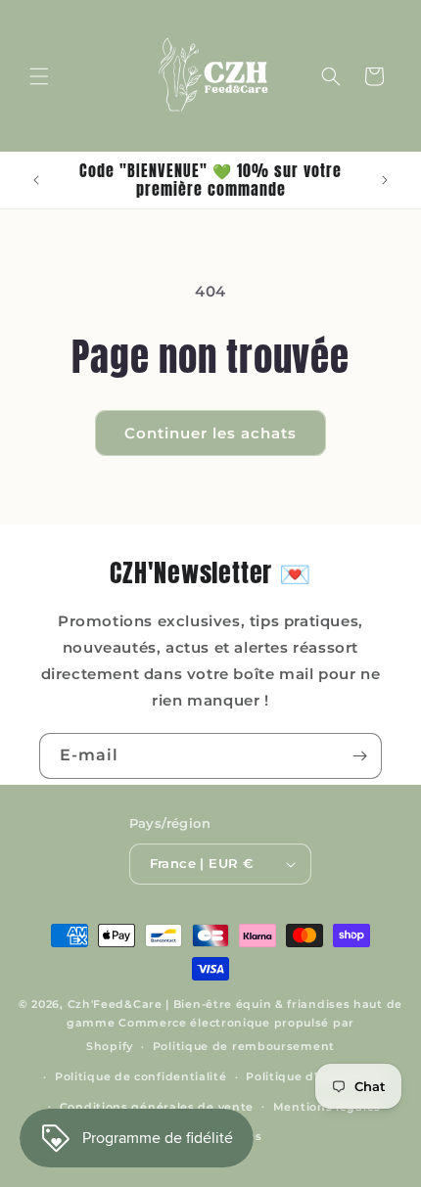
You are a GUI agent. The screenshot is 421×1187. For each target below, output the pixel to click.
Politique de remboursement (244, 1046)
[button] (39, 76)
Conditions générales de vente (157, 1107)
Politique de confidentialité (141, 1076)
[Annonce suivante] (384, 180)
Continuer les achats (210, 433)
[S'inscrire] (359, 756)
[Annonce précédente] (36, 180)
